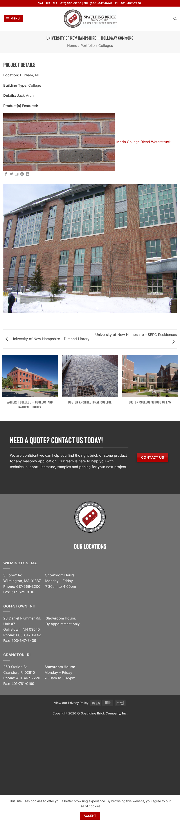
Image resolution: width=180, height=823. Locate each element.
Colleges (105, 45)
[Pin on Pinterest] (22, 174)
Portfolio (88, 45)
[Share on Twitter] (11, 174)
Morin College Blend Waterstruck (143, 142)
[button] (13, 18)
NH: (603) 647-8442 (98, 3)
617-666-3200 (28, 586)
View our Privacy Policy (71, 703)
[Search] (175, 18)
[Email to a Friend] (16, 174)
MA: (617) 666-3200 (67, 3)
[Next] (168, 249)
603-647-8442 (28, 635)
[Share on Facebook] (6, 174)
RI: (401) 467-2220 (128, 3)
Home (72, 45)
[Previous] (12, 249)
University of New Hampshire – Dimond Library (50, 339)
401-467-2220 (28, 678)
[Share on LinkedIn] (27, 174)
